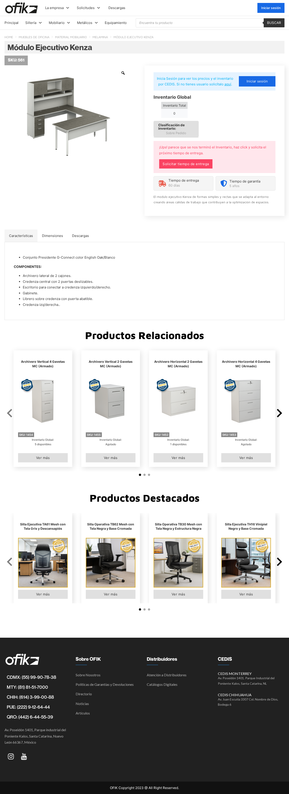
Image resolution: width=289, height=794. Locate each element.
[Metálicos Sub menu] (96, 22)
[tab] (21, 236)
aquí (227, 84)
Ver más (43, 458)
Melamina (100, 37)
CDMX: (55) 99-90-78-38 (31, 677)
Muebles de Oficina (34, 37)
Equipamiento (116, 23)
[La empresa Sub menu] (67, 7)
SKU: (26, 434)
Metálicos (84, 23)
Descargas (116, 8)
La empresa (54, 8)
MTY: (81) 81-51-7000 (27, 687)
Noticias (82, 703)
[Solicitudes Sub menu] (98, 7)
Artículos (83, 713)
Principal (12, 23)
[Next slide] (278, 413)
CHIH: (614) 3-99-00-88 (30, 697)
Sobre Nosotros (88, 675)
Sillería (30, 23)
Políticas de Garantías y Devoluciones (105, 684)
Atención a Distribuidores (166, 675)
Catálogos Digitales (162, 684)
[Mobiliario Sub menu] (68, 22)
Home (9, 37)
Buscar (274, 23)
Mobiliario (57, 23)
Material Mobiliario (71, 37)
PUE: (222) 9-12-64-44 (28, 707)
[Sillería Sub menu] (40, 22)
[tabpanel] (144, 281)
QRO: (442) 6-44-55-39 (30, 717)
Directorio (84, 694)
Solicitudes (86, 8)
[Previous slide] (10, 413)
